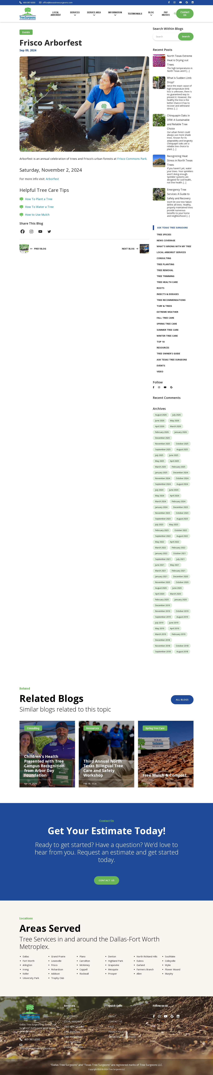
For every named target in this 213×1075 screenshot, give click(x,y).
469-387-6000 (29, 2)
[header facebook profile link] (169, 2)
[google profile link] (171, 387)
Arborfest (52, 179)
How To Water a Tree (39, 207)
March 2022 (160, 547)
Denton (112, 956)
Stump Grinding (73, 1047)
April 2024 (174, 495)
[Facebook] (22, 231)
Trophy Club (57, 977)
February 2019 (178, 634)
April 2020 (159, 593)
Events (26, 32)
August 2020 (161, 588)
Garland (141, 965)
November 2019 (162, 611)
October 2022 (180, 530)
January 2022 (161, 553)
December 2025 (162, 437)
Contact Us (184, 13)
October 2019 (182, 611)
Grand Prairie (58, 956)
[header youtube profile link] (180, 2)
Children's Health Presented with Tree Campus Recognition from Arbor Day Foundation (44, 766)
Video (160, 371)
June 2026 (159, 420)
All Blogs (182, 699)
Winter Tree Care (167, 335)
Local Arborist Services (171, 252)
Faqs (111, 1026)
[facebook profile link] (153, 387)
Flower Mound (172, 969)
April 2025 (174, 461)
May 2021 (174, 564)
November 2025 (162, 443)
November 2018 (162, 645)
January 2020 (180, 599)
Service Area (94, 12)
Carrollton (85, 960)
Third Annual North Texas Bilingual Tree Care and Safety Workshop (103, 768)
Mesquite (113, 969)
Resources (163, 347)
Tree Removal (165, 270)
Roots (160, 288)
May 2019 (159, 628)
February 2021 (178, 570)
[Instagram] (31, 231)
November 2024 (162, 478)
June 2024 (173, 489)
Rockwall (84, 973)
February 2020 (162, 599)
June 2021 (159, 564)
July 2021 (181, 559)
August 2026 (161, 414)
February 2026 (162, 432)
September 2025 (163, 449)
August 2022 (182, 536)
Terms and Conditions (122, 1036)
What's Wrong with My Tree (174, 246)
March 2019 (160, 634)
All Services (71, 1016)
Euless (140, 960)
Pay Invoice (166, 13)
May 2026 (174, 420)
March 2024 (160, 501)
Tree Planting (165, 264)
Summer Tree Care (168, 329)
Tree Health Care (167, 282)
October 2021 (179, 553)
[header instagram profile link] (174, 2)
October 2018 (182, 645)
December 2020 (180, 576)
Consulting (164, 258)
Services (75, 12)
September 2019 (163, 616)
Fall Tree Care (165, 317)
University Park (31, 977)
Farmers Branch (145, 969)
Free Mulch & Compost (164, 775)
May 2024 (159, 495)
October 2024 (182, 478)
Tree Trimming (165, 276)
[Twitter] (49, 231)
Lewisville (56, 960)
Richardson (57, 969)
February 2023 (162, 530)
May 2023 (173, 524)
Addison (55, 973)
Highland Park (115, 960)
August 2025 (182, 449)
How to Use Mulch (37, 214)
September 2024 (163, 484)
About (112, 1016)
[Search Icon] (175, 13)
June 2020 (177, 588)
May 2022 (159, 541)
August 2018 (182, 651)
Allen (139, 973)
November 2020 (162, 582)
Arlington (27, 965)
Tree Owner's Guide (168, 353)
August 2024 (182, 484)
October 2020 (182, 582)
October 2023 (182, 513)
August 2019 (182, 616)
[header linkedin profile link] (193, 2)
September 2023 (163, 518)
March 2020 (175, 593)
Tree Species (164, 234)
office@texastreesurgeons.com (58, 2)
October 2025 (182, 443)
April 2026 (159, 426)
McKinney (85, 965)
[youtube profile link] (165, 387)
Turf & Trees (164, 305)
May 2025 (159, 461)
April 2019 (174, 628)
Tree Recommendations (171, 300)
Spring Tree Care (167, 323)
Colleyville (170, 960)
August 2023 (182, 518)
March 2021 (160, 570)
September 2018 (163, 651)
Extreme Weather (167, 311)
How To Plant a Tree (38, 199)
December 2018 (162, 640)
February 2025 (178, 466)
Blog (151, 12)
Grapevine (113, 965)
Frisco (54, 965)
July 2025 (159, 455)
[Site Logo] (27, 14)
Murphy (169, 973)
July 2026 (176, 414)
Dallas (26, 956)
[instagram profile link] (159, 387)
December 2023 (180, 507)
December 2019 (162, 605)
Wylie (168, 965)
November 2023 (162, 513)
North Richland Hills (147, 956)
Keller (26, 973)
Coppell (83, 969)
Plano (82, 956)
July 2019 (159, 622)
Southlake (170, 956)
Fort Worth (28, 960)
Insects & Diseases (168, 294)
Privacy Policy (116, 1031)
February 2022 (178, 547)
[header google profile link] (187, 2)
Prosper (112, 973)
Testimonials (135, 13)
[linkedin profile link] (180, 1016)
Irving (26, 969)
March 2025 (160, 466)
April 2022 (174, 541)
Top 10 (161, 341)
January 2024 (161, 507)
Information (115, 12)
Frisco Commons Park (132, 159)
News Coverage (166, 240)
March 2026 (175, 426)
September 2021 (163, 559)
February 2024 (178, 501)
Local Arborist (56, 13)
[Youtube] (40, 231)
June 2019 (173, 622)
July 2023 (159, 524)
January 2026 (180, 432)
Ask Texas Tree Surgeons (172, 359)
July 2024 (159, 489)
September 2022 (163, 536)
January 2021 (161, 576)
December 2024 (180, 472)
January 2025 (161, 472)
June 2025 (173, 455)
